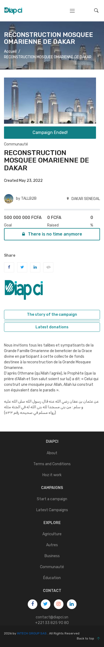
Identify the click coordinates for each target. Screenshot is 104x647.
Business (52, 556)
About (52, 453)
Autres (52, 545)
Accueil (10, 51)
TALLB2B (29, 198)
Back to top (85, 638)
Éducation (52, 578)
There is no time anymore (54, 234)
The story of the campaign (52, 314)
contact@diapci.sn (52, 617)
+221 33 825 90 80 (52, 623)
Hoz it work (52, 475)
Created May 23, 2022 (23, 180)
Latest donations (52, 327)
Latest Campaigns (52, 510)
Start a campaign (52, 499)
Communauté (16, 144)
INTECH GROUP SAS (32, 633)
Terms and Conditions (52, 464)
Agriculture (52, 534)
